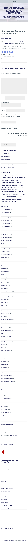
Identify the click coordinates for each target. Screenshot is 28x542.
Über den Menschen (5, 156)
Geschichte (3, 299)
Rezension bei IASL (6, 38)
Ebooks (19, 182)
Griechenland (21, 185)
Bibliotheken (5, 182)
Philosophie (3, 361)
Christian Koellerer (8, 56)
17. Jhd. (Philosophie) (5, 215)
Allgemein (3, 246)
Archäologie (4, 257)
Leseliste (3, 324)
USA (9, 199)
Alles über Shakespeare (6, 153)
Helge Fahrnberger (5, 508)
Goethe (4, 185)
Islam (14, 187)
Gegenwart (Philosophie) (6, 291)
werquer (3, 513)
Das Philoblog (4, 499)
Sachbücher (4, 384)
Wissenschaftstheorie (6, 201)
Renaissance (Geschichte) (6, 375)
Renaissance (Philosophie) (7, 381)
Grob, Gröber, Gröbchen (6, 505)
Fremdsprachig (4, 285)
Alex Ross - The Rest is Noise (7, 488)
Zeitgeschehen (4, 415)
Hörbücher (3, 302)
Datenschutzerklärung (8, 533)
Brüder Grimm (10, 61)
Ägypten (14, 201)
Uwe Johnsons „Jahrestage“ (7, 167)
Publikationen (4, 367)
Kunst (2, 322)
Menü (15, 1)
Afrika (2, 175)
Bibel (17, 180)
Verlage (13, 199)
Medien (2, 333)
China (14, 182)
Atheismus (5, 177)
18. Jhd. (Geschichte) (5, 217)
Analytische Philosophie (17, 175)
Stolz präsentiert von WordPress (8, 540)
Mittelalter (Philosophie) (6, 341)
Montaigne (15, 191)
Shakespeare (11, 197)
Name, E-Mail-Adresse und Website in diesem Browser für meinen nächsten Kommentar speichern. (13, 116)
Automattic (24, 540)
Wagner (19, 199)
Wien (2, 395)
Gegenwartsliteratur (5, 293)
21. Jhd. (2, 243)
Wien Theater (4, 409)
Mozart (21, 191)
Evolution (23, 182)
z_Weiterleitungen (5, 412)
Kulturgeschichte (8, 189)
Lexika (18, 189)
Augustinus (23, 177)
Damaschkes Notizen (5, 496)
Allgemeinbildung (8, 175)
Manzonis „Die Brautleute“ (7, 159)
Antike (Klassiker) (5, 251)
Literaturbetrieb (4, 327)
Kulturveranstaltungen (6, 319)
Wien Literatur (4, 403)
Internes (3, 305)
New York (8, 194)
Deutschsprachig (5, 271)
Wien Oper (3, 406)
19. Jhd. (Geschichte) (5, 226)
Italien (19, 187)
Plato (12, 194)
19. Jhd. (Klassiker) (8, 58)
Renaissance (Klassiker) (6, 378)
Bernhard (12, 180)
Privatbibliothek (4, 364)
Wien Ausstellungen (5, 398)
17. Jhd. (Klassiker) (5, 212)
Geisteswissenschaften (6, 296)
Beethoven (4, 180)
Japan (21, 187)
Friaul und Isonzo (13, 427)
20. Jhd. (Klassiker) (5, 237)
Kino (2, 308)
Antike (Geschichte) (5, 248)
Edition (2, 274)
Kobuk (2, 510)
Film (2, 279)
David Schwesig (4, 429)
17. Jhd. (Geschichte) (5, 209)
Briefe (4, 61)
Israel (16, 187)
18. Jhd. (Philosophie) (5, 223)
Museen (3, 344)
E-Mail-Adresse (5, 102)
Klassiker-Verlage (5, 313)
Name (3, 98)
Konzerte (3, 316)
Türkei (7, 199)
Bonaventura (4, 493)
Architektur (3, 260)
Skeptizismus (4, 386)
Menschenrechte (7, 191)
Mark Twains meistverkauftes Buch (8, 164)
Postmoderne (15, 194)
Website (3, 110)
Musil (3, 194)
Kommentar (4, 77)
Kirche (2, 189)
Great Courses (15, 185)
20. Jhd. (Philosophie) (6, 240)
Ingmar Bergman (7, 187)
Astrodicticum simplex (6, 491)
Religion (3, 372)
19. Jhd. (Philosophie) (5, 232)
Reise (2, 370)
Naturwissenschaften (6, 350)
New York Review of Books (6, 353)
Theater (3, 389)
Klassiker (16, 58)
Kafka (24, 187)
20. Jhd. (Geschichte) (5, 234)
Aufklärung (15, 177)
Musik (2, 347)
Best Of (2, 265)
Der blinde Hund (4, 502)
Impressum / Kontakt (7, 528)
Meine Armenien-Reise (6, 162)
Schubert (3, 197)
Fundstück (3, 288)
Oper (2, 355)
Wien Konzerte (4, 401)
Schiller (21, 194)
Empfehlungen (4, 277)
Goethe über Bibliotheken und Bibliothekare (17, 133)
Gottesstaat (10, 185)
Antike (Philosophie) (5, 254)
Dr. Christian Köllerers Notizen (14, 10)
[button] (2, 52)
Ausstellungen (4, 262)
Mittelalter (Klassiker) (6, 339)
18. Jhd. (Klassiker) (5, 220)
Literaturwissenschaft (6, 330)
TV (1, 392)
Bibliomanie (4, 268)
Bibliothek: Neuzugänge (9, 127)
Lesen (15, 189)
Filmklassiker (4, 282)
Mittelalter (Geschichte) (6, 336)
